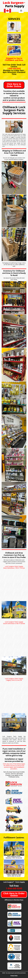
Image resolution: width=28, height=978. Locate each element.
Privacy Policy (14, 975)
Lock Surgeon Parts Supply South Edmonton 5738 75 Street (14, 622)
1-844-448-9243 (14, 68)
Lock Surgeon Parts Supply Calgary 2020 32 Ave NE (14, 679)
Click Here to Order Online (14, 85)
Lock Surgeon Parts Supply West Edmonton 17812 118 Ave (14, 567)
